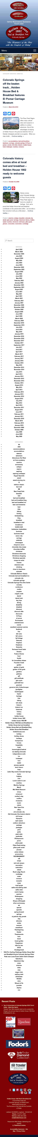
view (19, 970)
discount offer (19, 611)
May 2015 (19, 365)
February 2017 (19, 356)
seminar (19, 894)
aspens (19, 469)
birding (19, 513)
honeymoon (19, 741)
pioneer (5, 224)
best (19, 507)
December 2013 (19, 378)
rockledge (25, 224)
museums (19, 801)
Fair (19, 632)
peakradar (19, 836)
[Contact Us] (17, 1090)
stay (19, 919)
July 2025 (19, 256)
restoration (18, 224)
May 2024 (19, 260)
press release (19, 852)
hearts (19, 694)
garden (19, 665)
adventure (19, 456)
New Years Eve (19, 807)
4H (19, 444)
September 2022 (19, 269)
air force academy (19, 460)
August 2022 (19, 272)
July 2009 (19, 432)
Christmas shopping (19, 556)
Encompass (19, 620)
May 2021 (19, 294)
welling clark (19, 974)
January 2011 (19, 416)
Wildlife (19, 979)
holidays (19, 738)
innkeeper (9, 147)
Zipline (19, 988)
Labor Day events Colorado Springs (19, 772)
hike (19, 698)
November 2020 (19, 307)
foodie (19, 658)
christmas (19, 551)
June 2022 (19, 276)
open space (19, 821)
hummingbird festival (19, 749)
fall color (19, 634)
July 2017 (19, 347)
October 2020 (19, 309)
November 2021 (19, 285)
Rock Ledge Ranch (19, 872)
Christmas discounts (19, 554)
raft (19, 858)
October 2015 (19, 363)
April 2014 (19, 374)
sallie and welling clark (19, 887)
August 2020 (19, 312)
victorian (19, 965)
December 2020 (19, 305)
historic (20, 145)
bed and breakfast (23, 141)
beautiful (21, 218)
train (19, 936)
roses (19, 883)
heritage (16, 220)
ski (19, 905)
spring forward (19, 912)
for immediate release (19, 660)
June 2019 (19, 329)
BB (19, 489)
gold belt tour (19, 683)
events (9, 145)
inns (19, 761)
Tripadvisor (19, 943)
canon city (19, 536)
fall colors (19, 636)
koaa (19, 769)
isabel (4, 222)
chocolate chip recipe (19, 547)
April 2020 (19, 316)
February (19, 640)
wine (19, 981)
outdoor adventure (19, 823)
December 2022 (19, 267)
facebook (19, 629)
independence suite (19, 754)
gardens (19, 672)
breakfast (19, 520)
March (19, 787)
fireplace (19, 643)
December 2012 (19, 396)
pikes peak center (19, 847)
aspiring (19, 471)
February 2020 (19, 321)
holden (32, 220)
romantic (19, 881)
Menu (4, 50)
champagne (19, 542)
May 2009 (19, 436)
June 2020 (19, 314)
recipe (19, 861)
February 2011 (19, 414)
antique (16, 218)
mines (19, 792)
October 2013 (19, 383)
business (5, 143)
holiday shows (19, 736)
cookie (19, 589)
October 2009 (19, 430)
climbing (19, 567)
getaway (19, 674)
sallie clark (19, 890)
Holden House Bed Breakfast (19, 729)
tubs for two (19, 945)
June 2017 (19, 349)
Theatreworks (19, 934)
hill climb (14, 145)
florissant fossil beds (19, 649)
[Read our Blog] (21, 1090)
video (19, 968)
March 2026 (19, 252)
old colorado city (19, 812)
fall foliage (19, 638)
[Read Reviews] (29, 1090)
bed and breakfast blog (19, 500)
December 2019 (19, 323)
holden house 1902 (19, 718)
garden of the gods (19, 669)
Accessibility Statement (17, 1129)
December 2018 (19, 336)
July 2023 (19, 263)
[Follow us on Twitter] (14, 1090)
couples (19, 591)
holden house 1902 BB (19, 721)
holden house (27, 145)
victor (19, 963)
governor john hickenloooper (19, 687)
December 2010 (19, 418)
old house (22, 222)
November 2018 (19, 338)
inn (19, 756)
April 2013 (19, 390)
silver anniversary (19, 903)
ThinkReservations (20, 1125)
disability (19, 605)
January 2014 (19, 376)
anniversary (19, 465)
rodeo (19, 876)
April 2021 (19, 296)
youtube (19, 985)
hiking (19, 700)
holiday (19, 734)
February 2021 (19, 301)
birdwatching (19, 516)
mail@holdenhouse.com (19, 1118)
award (19, 478)
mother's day (19, 796)
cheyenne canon (19, 545)
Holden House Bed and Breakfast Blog (19, 727)
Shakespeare (19, 896)
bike (19, 509)
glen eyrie (10, 220)
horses (19, 743)
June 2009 (19, 434)
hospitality (19, 745)
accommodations (19, 449)
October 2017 (19, 343)
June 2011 (19, 412)
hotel (4, 147)
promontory (19, 854)
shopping (19, 899)
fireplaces (19, 645)
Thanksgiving (19, 930)
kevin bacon (19, 767)
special (19, 907)
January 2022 (19, 283)
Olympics (19, 818)
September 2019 (19, 325)
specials (19, 910)
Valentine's (19, 959)
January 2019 (19, 334)
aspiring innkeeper (19, 473)
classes (19, 562)
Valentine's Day (19, 961)
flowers (19, 652)
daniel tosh (19, 598)
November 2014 (19, 369)
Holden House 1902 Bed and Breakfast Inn (19, 723)
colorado (19, 571)
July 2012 (19, 401)
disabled (19, 607)
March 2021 (19, 298)
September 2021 (19, 287)
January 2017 (19, 358)
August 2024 (19, 258)
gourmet (19, 685)
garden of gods (19, 667)
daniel (4, 220)
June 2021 (19, 292)
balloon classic (19, 485)
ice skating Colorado (19, 752)
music (19, 803)
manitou (15, 147)
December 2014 (19, 367)
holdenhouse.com (19, 732)
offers (19, 810)
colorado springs (20, 143)
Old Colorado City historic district (19, 814)
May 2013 (19, 387)
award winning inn (19, 480)
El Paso (27, 143)
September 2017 (19, 345)
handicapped (19, 692)
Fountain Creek (19, 663)
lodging (19, 776)
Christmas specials (19, 558)
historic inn (19, 707)
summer (19, 925)
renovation (11, 224)
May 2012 (19, 403)
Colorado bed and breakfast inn (19, 576)
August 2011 (19, 410)
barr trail (19, 487)
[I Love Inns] (24, 1022)
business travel (19, 534)
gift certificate (19, 678)
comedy (19, 585)
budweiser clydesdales (19, 529)
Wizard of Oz (19, 983)
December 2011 (19, 407)
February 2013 (19, 392)
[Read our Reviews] (10, 1090)
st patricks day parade (19, 916)
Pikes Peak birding (19, 845)
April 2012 (19, 405)
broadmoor (19, 525)
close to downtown (19, 569)
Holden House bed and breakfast (19, 725)
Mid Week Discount (19, 789)
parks (19, 832)
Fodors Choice (19, 654)
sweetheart (19, 927)
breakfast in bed (19, 522)
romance (21, 147)
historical (22, 220)
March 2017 (19, 354)
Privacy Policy (20, 1131)
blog (19, 518)
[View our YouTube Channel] (25, 1090)
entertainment (19, 623)
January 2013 (19, 394)
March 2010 (19, 421)
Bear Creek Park (19, 491)
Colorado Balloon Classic (19, 574)
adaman (19, 453)
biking (19, 511)
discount (19, 609)
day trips (19, 600)
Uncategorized (19, 950)
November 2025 (19, 254)
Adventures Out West (19, 458)
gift (19, 676)
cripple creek (19, 594)
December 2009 (19, 427)
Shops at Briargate (19, 901)
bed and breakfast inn (19, 502)
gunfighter (19, 689)
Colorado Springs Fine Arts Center (19, 583)
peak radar (19, 834)
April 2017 (19, 352)
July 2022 (19, 274)
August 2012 (19, 398)
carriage (11, 143)
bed (19, 496)
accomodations (13, 141)
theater (19, 932)
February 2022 (19, 280)
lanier (19, 774)
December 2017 (19, 341)
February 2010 (19, 423)
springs (19, 914)
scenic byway (19, 892)
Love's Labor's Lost (19, 781)
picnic (19, 841)
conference (19, 587)
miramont (15, 222)
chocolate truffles (19, 549)
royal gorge (19, 885)
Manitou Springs (19, 785)
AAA (19, 447)
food (19, 656)
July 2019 (19, 327)
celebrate (19, 540)
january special (19, 765)
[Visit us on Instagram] (25, 1092)
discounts (19, 614)
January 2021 (19, 303)
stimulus (19, 921)
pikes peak (28, 222)
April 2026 (19, 249)
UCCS (19, 947)
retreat (19, 870)
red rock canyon (19, 863)
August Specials (19, 476)
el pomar (19, 618)
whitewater (19, 976)
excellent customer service (19, 627)
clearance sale (19, 565)
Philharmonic (19, 838)
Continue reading (18, 136)
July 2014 (19, 372)
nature (19, 805)
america (11, 218)
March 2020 (19, 318)
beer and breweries (19, 505)
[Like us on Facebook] (29, 1092)
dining (19, 603)
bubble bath (19, 527)
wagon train (19, 972)
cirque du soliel (19, 560)
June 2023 (19, 265)
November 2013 (19, 381)
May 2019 (19, 332)
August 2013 (19, 385)
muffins (19, 798)
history (27, 220)
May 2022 (19, 278)
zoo (19, 990)
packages (19, 827)
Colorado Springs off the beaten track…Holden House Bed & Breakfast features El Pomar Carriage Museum (14, 91)
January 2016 (19, 361)
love (19, 778)
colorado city (29, 218)
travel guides (19, 941)
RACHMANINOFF (19, 856)
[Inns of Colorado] (18, 1033)
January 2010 (19, 425)
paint (19, 830)
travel (19, 939)
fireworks (19, 647)
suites (19, 923)
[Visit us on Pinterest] (22, 1092)
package (19, 825)
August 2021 (19, 289)
